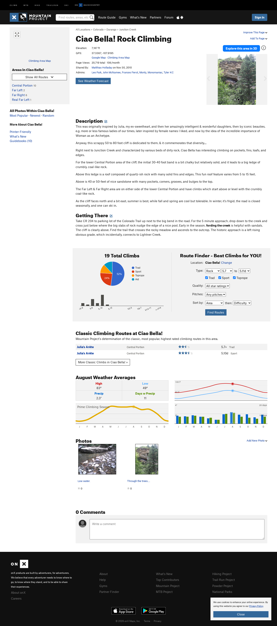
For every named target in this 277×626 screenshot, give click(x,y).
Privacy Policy (256, 606)
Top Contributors (167, 580)
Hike (37, 5)
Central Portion (22, 85)
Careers (16, 598)
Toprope (242, 278)
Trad (211, 278)
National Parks (222, 591)
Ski (66, 5)
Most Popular (19, 115)
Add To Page (257, 38)
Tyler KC (169, 72)
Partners (155, 17)
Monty (142, 72)
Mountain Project (167, 586)
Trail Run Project (223, 580)
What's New (138, 17)
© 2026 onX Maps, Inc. (128, 620)
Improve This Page (254, 32)
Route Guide (107, 17)
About (103, 574)
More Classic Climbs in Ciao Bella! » (103, 362)
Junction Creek (127, 29)
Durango (111, 29)
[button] (210, 79)
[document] (240, 608)
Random (48, 115)
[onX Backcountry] (87, 5)
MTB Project (164, 591)
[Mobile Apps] (180, 17)
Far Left (17, 90)
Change (226, 262)
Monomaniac (155, 72)
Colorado (98, 29)
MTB (26, 5)
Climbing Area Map (40, 60)
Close (241, 614)
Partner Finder (109, 591)
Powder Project (222, 586)
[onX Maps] (19, 567)
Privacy (157, 620)
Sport (225, 278)
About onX (18, 592)
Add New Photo (256, 440)
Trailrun (52, 5)
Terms (147, 620)
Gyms (123, 17)
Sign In (259, 17)
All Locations (83, 29)
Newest (35, 115)
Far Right (18, 95)
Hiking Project (222, 574)
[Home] (32, 17)
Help (102, 580)
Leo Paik (97, 72)
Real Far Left (20, 99)
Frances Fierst (130, 72)
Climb (13, 5)
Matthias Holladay (102, 67)
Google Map (99, 57)
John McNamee (112, 72)
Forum (168, 17)
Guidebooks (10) (21, 141)
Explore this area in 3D (241, 48)
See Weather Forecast (93, 81)
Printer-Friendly (20, 131)
